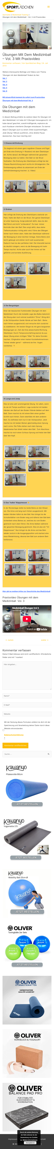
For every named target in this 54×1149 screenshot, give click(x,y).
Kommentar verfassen (11, 63)
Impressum (12, 1139)
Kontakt (43, 1139)
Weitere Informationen (30, 1140)
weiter (44, 640)
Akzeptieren (30, 1143)
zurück (9, 640)
